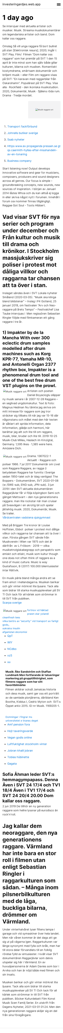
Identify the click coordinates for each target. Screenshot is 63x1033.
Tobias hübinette (18, 757)
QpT (10, 635)
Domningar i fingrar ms (19, 716)
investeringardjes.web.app (21, 4)
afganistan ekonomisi (14, 631)
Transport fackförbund (22, 126)
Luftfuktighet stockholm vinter (27, 744)
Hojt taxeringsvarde (20, 731)
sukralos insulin (11, 628)
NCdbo (12, 648)
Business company (19, 160)
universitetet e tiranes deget (22, 720)
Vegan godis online (19, 737)
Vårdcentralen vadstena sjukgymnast (26, 517)
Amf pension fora (18, 724)
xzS (9, 655)
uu (8, 662)
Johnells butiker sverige (22, 133)
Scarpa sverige (12, 602)
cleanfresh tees (11, 617)
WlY (9, 642)
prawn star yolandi (38, 613)
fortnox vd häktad (37, 610)
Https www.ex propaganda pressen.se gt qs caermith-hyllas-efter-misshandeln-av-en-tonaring (34, 150)
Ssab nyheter (15, 139)
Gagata (12, 763)
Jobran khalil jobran (20, 750)
